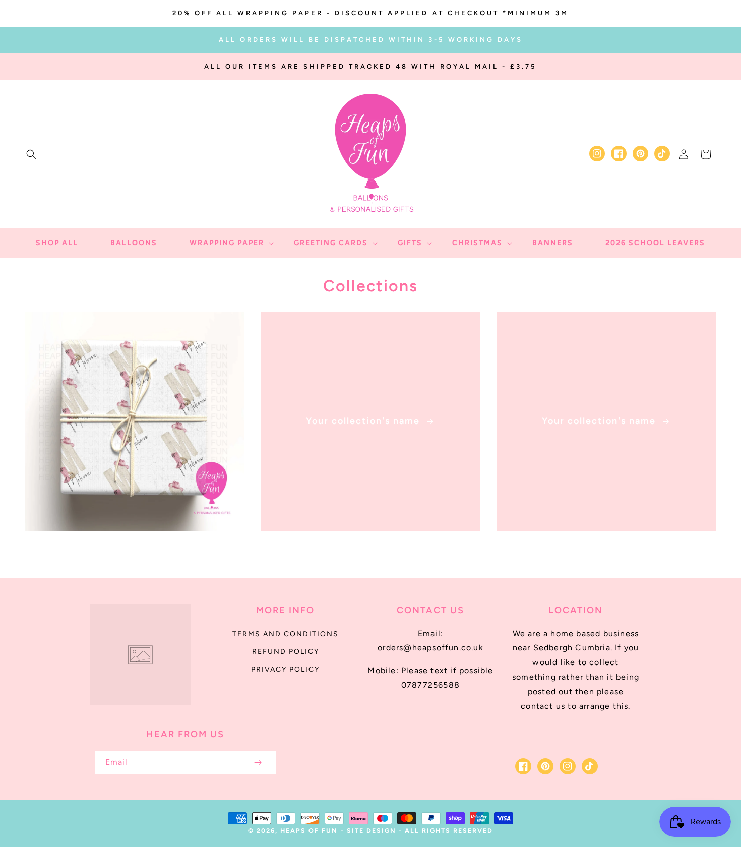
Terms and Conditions (285, 634)
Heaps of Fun (309, 830)
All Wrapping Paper (129, 545)
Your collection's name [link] (364, 421)
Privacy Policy (285, 669)
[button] (31, 154)
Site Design (371, 830)
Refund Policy (285, 651)
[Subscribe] (258, 762)
